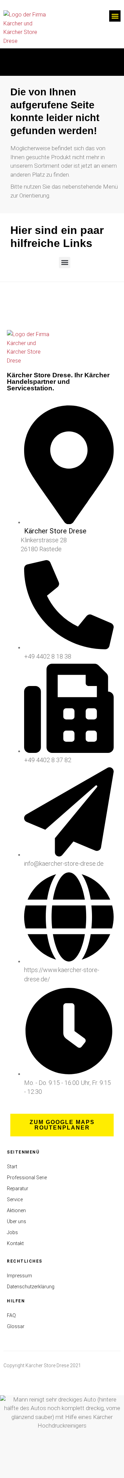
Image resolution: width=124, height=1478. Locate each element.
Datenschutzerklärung (30, 1286)
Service (15, 1199)
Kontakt (15, 1243)
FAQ (11, 1315)
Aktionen (16, 1210)
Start (12, 1166)
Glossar (15, 1326)
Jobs (12, 1232)
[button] (115, 16)
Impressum (19, 1275)
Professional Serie (27, 1177)
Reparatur (17, 1188)
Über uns (16, 1221)
